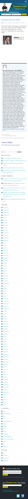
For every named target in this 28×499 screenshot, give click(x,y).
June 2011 (5, 399)
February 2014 (5, 321)
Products (4, 431)
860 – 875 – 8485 (8, 490)
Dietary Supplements (6, 413)
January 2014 (5, 323)
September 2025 (6, 215)
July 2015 (4, 286)
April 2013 (5, 344)
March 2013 (5, 346)
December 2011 (6, 384)
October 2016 (5, 260)
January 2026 (5, 207)
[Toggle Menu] (26, 1)
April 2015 (5, 293)
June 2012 (5, 369)
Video (4, 444)
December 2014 (6, 301)
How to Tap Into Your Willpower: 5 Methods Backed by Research (14, 160)
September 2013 (6, 331)
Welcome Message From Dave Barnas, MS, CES (12, 158)
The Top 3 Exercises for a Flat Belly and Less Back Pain (13, 167)
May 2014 (4, 313)
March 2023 (5, 222)
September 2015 (6, 283)
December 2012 (6, 354)
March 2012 (5, 377)
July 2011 (4, 397)
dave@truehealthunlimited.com (12, 491)
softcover (6, 27)
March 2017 (5, 248)
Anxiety (4, 411)
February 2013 (5, 349)
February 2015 (5, 298)
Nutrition (4, 428)
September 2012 (6, 361)
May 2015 (4, 291)
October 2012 (5, 359)
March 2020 (5, 227)
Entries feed (5, 455)
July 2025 (4, 217)
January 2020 (5, 230)
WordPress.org (5, 460)
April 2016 (5, 270)
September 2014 (6, 308)
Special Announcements (5, 134)
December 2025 (6, 210)
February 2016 (5, 275)
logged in (9, 145)
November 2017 (6, 240)
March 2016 (5, 273)
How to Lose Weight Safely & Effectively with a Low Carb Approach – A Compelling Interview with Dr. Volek (14, 194)
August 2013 (5, 334)
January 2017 (5, 253)
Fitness (4, 418)
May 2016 (4, 268)
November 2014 (6, 303)
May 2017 (4, 243)
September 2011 (6, 392)
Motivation (5, 426)
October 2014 (5, 306)
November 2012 (6, 356)
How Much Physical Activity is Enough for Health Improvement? (13, 138)
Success (4, 441)
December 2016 (6, 255)
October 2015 (5, 280)
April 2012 (5, 374)
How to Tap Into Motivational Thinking (8, 135)
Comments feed (6, 458)
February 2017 (5, 250)
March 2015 (5, 296)
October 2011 (5, 389)
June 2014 (5, 311)
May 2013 (4, 341)
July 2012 (4, 366)
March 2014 (5, 318)
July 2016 (4, 263)
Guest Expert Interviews (7, 421)
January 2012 (5, 382)
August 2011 (5, 394)
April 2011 (4, 404)
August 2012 (5, 364)
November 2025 (6, 212)
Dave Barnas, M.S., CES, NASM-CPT (13, 22)
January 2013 (5, 351)
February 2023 (5, 225)
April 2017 (5, 245)
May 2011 (4, 402)
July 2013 (4, 336)
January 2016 (5, 278)
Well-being (5, 446)
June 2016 (5, 265)
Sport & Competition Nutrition (8, 439)
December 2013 (6, 326)
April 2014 (5, 316)
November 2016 (6, 258)
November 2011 (6, 387)
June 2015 (5, 288)
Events (4, 416)
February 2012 (5, 379)
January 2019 (5, 235)
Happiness (5, 423)
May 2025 (4, 220)
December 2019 (6, 232)
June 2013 (5, 339)
